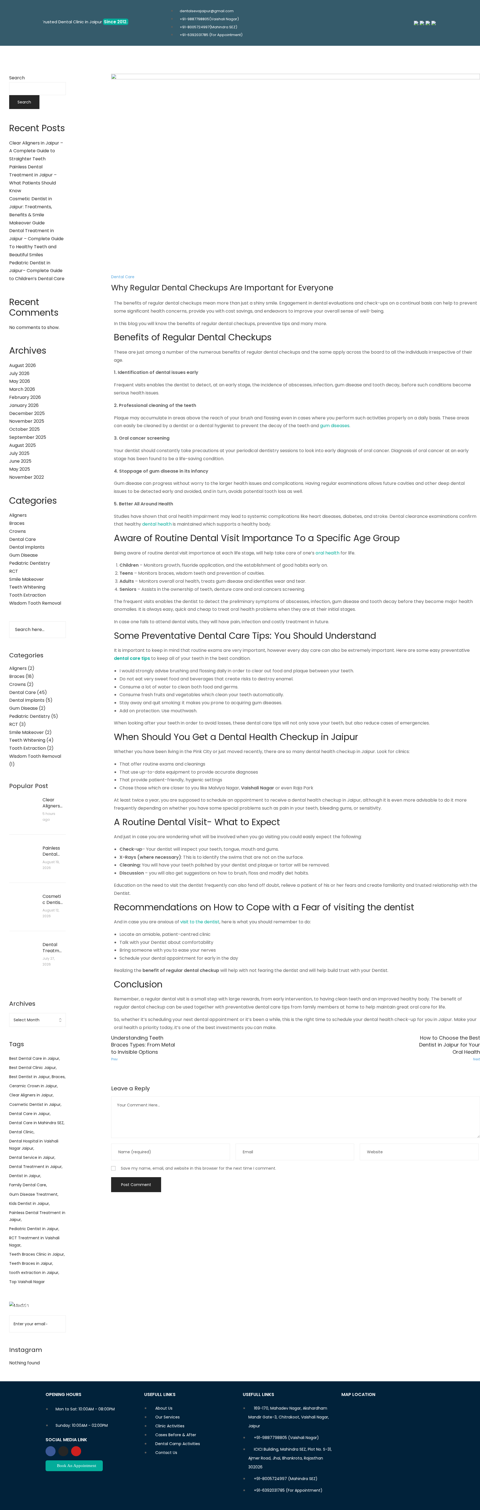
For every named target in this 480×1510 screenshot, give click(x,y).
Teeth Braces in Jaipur (30, 1263)
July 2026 (19, 373)
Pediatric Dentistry (29, 563)
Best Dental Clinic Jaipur (32, 1067)
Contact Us (278, 55)
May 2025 (19, 469)
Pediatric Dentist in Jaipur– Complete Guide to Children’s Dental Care (36, 271)
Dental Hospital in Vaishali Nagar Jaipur (33, 1144)
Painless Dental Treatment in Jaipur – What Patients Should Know (52, 851)
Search (17, 78)
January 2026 (24, 405)
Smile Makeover (26, 579)
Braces (16, 523)
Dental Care (22, 539)
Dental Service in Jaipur (31, 1157)
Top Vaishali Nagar (27, 1281)
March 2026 (22, 389)
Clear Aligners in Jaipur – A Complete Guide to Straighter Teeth (36, 151)
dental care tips (132, 658)
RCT (13, 571)
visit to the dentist (199, 922)
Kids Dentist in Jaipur (29, 1203)
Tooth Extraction (27, 595)
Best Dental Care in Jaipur (34, 1058)
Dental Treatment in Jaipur (35, 1166)
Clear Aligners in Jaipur (31, 1095)
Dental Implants (26, 547)
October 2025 (24, 429)
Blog (305, 55)
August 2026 (22, 365)
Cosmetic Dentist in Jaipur (35, 1104)
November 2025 (26, 421)
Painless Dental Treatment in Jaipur (37, 1216)
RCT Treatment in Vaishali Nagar (34, 1241)
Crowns (17, 531)
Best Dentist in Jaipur (29, 1077)
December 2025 (27, 413)
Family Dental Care (27, 1185)
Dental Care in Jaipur (29, 1113)
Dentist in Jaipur (24, 1176)
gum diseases (334, 425)
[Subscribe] (58, 1324)
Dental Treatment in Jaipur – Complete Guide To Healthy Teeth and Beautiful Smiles (52, 948)
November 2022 (26, 477)
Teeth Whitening (27, 587)
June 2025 (20, 461)
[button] (214, 55)
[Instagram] (63, 1451)
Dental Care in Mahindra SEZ (36, 1123)
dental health (157, 524)
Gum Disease (23, 555)
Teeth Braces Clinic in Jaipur (36, 1254)
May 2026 (19, 381)
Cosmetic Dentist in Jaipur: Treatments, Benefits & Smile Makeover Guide (52, 899)
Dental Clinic (21, 1132)
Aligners (18, 515)
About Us (179, 55)
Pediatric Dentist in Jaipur (33, 1229)
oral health (327, 553)
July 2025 (19, 453)
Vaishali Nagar (257, 788)
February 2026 (25, 397)
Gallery (246, 55)
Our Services (212, 55)
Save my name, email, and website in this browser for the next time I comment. (198, 1168)
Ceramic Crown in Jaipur (33, 1086)
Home (154, 55)
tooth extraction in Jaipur (33, 1272)
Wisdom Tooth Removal (35, 603)
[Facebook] (51, 1451)
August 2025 (22, 445)
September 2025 (27, 437)
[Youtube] (76, 1451)
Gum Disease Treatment (33, 1194)
